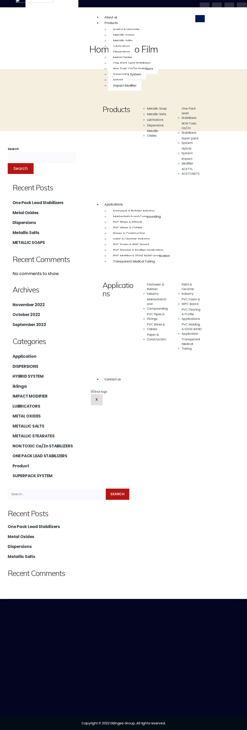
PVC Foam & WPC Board (131, 244)
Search (13, 149)
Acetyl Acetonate (126, 29)
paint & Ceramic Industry (131, 239)
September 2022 (29, 324)
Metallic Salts (123, 40)
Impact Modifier (124, 85)
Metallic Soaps (123, 35)
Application (24, 356)
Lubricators (121, 46)
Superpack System (127, 74)
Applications (113, 204)
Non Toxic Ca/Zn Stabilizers (133, 68)
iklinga (20, 386)
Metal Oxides (122, 57)
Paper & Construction (129, 233)
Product (21, 466)
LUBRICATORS (26, 406)
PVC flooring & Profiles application (138, 250)
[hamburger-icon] (200, 18)
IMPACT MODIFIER (30, 396)
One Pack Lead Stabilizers (132, 63)
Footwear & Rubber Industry (134, 211)
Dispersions (121, 52)
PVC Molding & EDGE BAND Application (141, 256)
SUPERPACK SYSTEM (32, 476)
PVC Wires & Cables (127, 228)
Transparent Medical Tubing (134, 261)
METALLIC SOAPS (29, 242)
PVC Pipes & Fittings (127, 222)
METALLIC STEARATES (34, 436)
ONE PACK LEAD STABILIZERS (40, 456)
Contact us (112, 379)
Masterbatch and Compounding (137, 216)
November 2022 (29, 305)
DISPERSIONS (25, 366)
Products (111, 23)
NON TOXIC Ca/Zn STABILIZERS (43, 446)
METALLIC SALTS (28, 426)
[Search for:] (55, 495)
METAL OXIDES (27, 416)
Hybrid (118, 80)
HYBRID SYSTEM (28, 376)
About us (110, 17)
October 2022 (26, 314)
